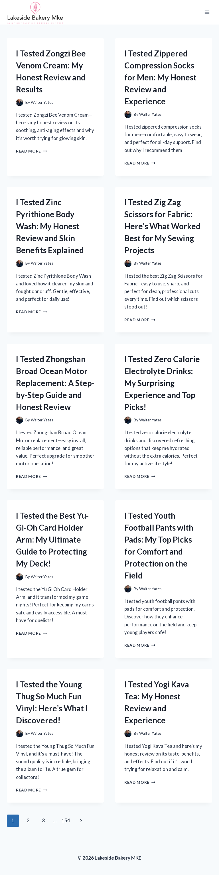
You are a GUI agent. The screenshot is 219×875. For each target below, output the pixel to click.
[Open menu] (207, 12)
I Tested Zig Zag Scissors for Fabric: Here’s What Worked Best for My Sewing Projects (162, 226)
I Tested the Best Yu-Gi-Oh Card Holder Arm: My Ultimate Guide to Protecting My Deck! (52, 539)
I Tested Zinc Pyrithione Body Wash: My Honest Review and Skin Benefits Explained (50, 226)
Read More (31, 151)
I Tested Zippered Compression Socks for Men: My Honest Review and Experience (160, 77)
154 (66, 820)
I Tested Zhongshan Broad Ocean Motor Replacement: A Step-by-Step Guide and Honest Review (55, 383)
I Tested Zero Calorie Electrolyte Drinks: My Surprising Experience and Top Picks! (162, 383)
